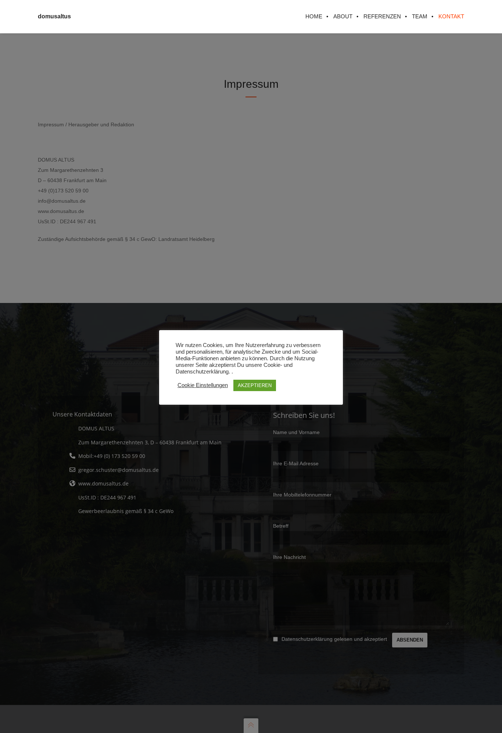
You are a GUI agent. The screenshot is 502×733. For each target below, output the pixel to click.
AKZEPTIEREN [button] (255, 385)
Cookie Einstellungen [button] (203, 385)
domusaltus (54, 16)
